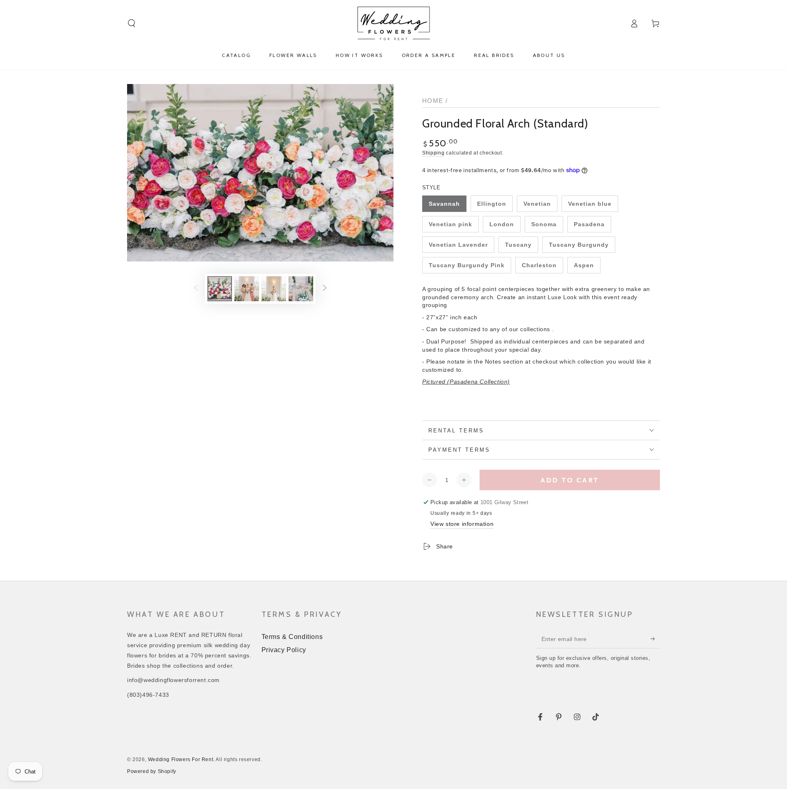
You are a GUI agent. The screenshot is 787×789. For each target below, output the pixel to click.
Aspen (584, 265)
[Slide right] (325, 289)
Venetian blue (590, 203)
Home (433, 100)
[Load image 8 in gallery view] (301, 288)
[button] (131, 23)
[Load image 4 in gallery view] (274, 288)
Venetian (537, 203)
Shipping (433, 153)
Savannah (444, 203)
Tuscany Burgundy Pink (467, 265)
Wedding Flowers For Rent (180, 759)
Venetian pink (450, 224)
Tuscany (518, 244)
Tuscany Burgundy (579, 244)
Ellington (491, 203)
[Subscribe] (655, 639)
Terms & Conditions (292, 636)
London (501, 224)
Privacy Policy (284, 649)
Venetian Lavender (458, 244)
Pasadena (589, 224)
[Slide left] (196, 289)
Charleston (539, 265)
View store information (462, 524)
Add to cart (569, 480)
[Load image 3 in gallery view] (246, 288)
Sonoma (544, 224)
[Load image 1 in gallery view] (219, 288)
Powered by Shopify (151, 771)
